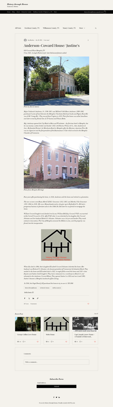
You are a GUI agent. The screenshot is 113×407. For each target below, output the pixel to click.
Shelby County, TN (29, 292)
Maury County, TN (69, 28)
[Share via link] (37, 298)
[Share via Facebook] (25, 298)
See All (96, 313)
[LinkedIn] (59, 397)
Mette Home (50, 334)
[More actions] (88, 40)
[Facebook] (54, 397)
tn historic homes (44, 288)
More (81, 28)
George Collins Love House (26, 334)
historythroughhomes (31, 288)
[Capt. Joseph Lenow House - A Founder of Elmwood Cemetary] (85, 324)
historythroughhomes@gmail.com (93, 12)
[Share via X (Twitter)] (29, 298)
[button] (105, 12)
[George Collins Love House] (28, 324)
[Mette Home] (56, 324)
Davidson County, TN (32, 28)
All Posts (18, 28)
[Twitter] (56, 397)
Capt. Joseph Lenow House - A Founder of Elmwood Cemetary (85, 335)
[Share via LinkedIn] (33, 298)
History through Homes (17, 4)
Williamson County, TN (51, 28)
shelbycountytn (56, 288)
